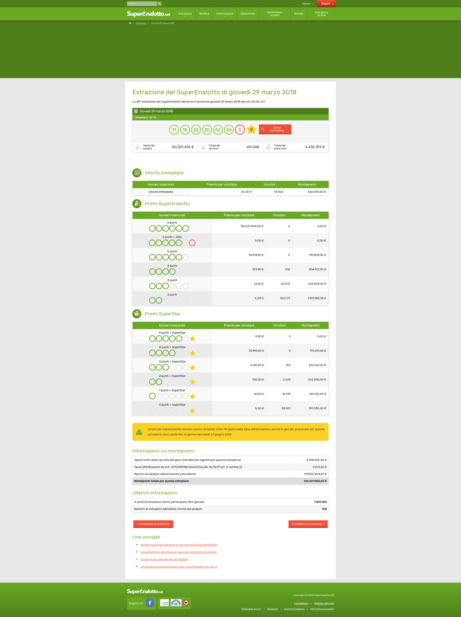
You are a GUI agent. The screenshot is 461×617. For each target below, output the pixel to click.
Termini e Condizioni (294, 609)
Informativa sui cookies (322, 609)
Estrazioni (185, 13)
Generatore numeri (274, 14)
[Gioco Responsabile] (171, 605)
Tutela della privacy (251, 609)
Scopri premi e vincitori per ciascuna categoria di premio (178, 552)
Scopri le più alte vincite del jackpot (164, 559)
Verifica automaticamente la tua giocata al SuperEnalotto (178, 545)
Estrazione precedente (154, 524)
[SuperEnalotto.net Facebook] (150, 605)
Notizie (298, 13)
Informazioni (224, 13)
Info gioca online (321, 14)
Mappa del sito (324, 603)
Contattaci (301, 603)
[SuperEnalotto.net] (151, 14)
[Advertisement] (230, 53)
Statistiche (248, 13)
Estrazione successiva (307, 524)
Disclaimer (272, 609)
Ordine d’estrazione (277, 129)
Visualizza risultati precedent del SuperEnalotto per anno (178, 567)
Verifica (204, 13)
